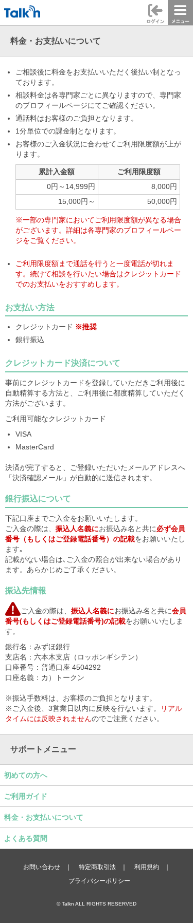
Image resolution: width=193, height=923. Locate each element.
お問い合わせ (41, 867)
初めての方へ (25, 775)
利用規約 (146, 867)
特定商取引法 (97, 867)
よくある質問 (25, 838)
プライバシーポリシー (99, 880)
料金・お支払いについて (43, 817)
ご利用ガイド (25, 796)
